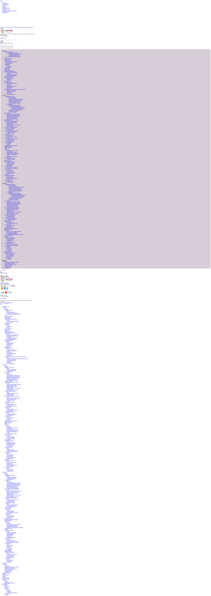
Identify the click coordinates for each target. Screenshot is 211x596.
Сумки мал (9, 259)
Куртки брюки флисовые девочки (13, 375)
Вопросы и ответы (6, 11)
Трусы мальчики (10, 239)
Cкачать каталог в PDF (11, 27)
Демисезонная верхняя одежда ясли (13, 56)
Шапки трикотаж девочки (12, 121)
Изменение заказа (6, 8)
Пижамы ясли (7, 81)
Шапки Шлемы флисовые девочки (13, 115)
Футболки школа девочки (12, 154)
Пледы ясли (9, 92)
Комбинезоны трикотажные (12, 74)
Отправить (13, 285)
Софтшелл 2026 (8, 571)
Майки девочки (10, 165)
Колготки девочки (8, 166)
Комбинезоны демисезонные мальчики (16, 187)
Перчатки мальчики (10, 215)
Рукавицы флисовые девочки (12, 116)
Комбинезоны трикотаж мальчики (11, 228)
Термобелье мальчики (9, 235)
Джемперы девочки (10, 132)
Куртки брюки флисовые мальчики (13, 201)
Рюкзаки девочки (10, 181)
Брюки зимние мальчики (14, 198)
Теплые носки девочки (11, 172)
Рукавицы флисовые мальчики (13, 204)
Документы (7, 588)
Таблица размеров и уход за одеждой (9, 10)
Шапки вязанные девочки (12, 122)
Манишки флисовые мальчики (13, 206)
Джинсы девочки (10, 139)
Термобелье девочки (8, 119)
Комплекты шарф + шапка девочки (13, 124)
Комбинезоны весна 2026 (9, 263)
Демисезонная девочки (11, 97)
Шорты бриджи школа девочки (13, 153)
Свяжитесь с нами (3, 282)
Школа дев (7, 149)
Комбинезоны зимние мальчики (15, 193)
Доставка (4, 6)
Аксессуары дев (8, 180)
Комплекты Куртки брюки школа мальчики (15, 234)
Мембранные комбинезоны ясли (15, 53)
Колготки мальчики (8, 243)
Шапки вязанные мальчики (12, 209)
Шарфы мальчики (10, 210)
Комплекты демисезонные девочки (15, 100)
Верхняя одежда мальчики (10, 184)
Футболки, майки (8, 224)
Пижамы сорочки (8, 157)
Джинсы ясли (9, 66)
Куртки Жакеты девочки (11, 131)
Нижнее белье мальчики (9, 237)
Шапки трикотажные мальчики (13, 208)
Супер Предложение (6, 572)
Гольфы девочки (10, 173)
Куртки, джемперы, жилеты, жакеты (12, 130)
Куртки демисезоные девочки (14, 101)
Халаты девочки (8, 160)
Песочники (9, 73)
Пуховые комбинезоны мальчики (17, 195)
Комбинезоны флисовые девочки (13, 114)
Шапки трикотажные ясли (12, 83)
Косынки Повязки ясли (11, 86)
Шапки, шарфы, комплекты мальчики (12, 207)
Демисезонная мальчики (11, 185)
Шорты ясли (7, 69)
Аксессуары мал (8, 257)
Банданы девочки (10, 179)
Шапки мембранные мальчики (12, 213)
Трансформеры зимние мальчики (17, 196)
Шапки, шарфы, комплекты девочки (11, 120)
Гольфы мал (9, 250)
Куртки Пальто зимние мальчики (15, 197)
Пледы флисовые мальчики (12, 205)
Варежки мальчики (10, 216)
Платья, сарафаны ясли (9, 70)
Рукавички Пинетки (11, 94)
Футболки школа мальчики (12, 232)
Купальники (7, 174)
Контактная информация (9, 582)
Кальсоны (9, 241)
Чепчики (8, 84)
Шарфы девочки (10, 123)
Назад (6, 308)
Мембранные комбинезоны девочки (18, 107)
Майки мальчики (10, 240)
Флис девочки (7, 372)
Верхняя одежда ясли (9, 51)
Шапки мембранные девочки (12, 126)
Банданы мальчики (10, 255)
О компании (5, 12)
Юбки (6, 148)
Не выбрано (23, 27)
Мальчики (4, 183)
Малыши (4, 50)
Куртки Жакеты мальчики (12, 218)
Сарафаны (9, 143)
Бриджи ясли (7, 68)
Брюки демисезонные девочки (15, 103)
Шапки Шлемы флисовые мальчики (14, 203)
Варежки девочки (10, 129)
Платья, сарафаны (8, 142)
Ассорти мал (9, 249)
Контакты (4, 9)
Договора (9, 591)
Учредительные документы (12, 592)
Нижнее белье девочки (9, 161)
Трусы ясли (9, 80)
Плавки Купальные (8, 252)
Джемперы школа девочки (12, 156)
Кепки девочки (10, 176)
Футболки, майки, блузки (9, 140)
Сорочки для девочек (11, 159)
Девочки (4, 95)
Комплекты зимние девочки (14, 105)
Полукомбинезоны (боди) (9, 76)
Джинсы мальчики (10, 222)
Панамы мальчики (10, 256)
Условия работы (6, 4)
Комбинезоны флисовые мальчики (13, 202)
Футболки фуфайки (10, 225)
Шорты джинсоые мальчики (12, 223)
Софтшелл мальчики (13, 186)
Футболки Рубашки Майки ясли (11, 61)
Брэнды (6, 587)
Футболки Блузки (10, 141)
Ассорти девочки (10, 170)
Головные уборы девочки (9, 175)
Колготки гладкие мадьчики (12, 244)
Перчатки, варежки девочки (10, 127)
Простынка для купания (11, 90)
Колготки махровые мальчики (12, 245)
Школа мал (7, 230)
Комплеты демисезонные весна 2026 (12, 262)
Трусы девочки (10, 164)
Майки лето (9, 226)
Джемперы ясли (8, 59)
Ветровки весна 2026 (9, 265)
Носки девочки (8, 169)
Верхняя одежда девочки (9, 96)
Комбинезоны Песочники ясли (10, 71)
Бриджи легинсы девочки (12, 136)
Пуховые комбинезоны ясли (14, 54)
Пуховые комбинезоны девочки (17, 108)
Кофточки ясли (7, 60)
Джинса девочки (8, 137)
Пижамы (6, 236)
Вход (26, 27)
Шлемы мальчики (10, 212)
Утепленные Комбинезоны (12, 72)
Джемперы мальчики (11, 219)
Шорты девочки (8, 147)
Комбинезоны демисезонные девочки (16, 99)
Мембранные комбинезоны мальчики (18, 194)
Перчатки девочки (10, 128)
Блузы (8, 155)
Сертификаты (7, 593)
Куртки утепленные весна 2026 (11, 264)
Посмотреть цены (6, 7)
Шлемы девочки (10, 125)
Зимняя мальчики (10, 479)
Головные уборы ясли (9, 82)
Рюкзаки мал (9, 258)
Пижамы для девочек (11, 158)
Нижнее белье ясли (8, 77)
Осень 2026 (5, 261)
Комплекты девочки (8, 146)
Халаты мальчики (8, 251)
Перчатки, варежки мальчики (10, 214)
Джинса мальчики (8, 221)
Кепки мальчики (10, 254)
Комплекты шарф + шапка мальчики (14, 211)
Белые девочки (10, 171)
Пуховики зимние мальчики (14, 199)
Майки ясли (9, 79)
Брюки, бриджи (8, 220)
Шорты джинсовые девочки (12, 138)
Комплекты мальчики (9, 227)
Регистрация (31, 27)
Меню (1, 0)
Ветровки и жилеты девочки (14, 102)
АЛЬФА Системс (9, 302)
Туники (8, 133)
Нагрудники (9, 93)
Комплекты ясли (8, 63)
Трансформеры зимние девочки (17, 109)
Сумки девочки (10, 182)
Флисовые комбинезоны (11, 75)
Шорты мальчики (8, 229)
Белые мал (9, 247)
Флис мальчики (8, 200)
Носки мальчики (8, 246)
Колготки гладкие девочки (12, 167)
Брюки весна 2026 (8, 266)
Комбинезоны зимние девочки (15, 106)
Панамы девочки (10, 177)
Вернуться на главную (4, 276)
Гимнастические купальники (12, 150)
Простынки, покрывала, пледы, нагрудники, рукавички (15, 89)
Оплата (4, 5)
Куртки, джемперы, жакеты (10, 217)
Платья (8, 144)
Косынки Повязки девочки (12, 178)
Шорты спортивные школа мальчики (14, 231)
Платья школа (9, 151)
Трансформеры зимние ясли (14, 55)
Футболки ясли (10, 62)
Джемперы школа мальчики (12, 233)
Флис (6, 57)
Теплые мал (9, 248)
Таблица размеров (6, 583)
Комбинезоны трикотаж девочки (11, 145)
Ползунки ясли (7, 67)
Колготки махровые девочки (12, 168)
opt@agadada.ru (3, 37)
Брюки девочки (10, 135)
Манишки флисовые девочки (12, 118)
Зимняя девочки (10, 104)
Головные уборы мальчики (10, 253)
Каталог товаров (6, 3)
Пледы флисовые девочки (12, 117)
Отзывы (6, 594)
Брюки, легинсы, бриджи (9, 134)
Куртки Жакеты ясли (9, 58)
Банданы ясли (9, 85)
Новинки (4, 260)
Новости (4, 2)
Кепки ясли (9, 88)
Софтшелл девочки (12, 98)
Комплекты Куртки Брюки (12, 152)
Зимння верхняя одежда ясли (12, 52)
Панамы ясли (9, 87)
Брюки (8, 65)
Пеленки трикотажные (11, 91)
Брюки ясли (7, 64)
